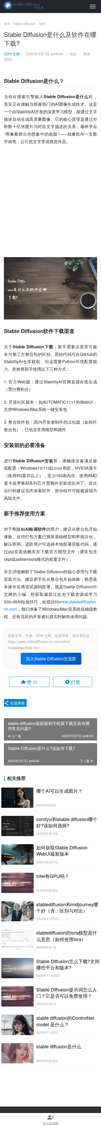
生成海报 (17, 702)
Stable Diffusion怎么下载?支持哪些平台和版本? (67, 964)
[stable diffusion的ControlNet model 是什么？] (17, 1025)
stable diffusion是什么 (58, 1046)
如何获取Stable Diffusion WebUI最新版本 (62, 850)
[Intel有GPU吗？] (17, 883)
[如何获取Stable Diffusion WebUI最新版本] (17, 854)
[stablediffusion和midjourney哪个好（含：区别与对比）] (17, 911)
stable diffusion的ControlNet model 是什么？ (65, 1021)
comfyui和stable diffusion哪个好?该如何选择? (66, 822)
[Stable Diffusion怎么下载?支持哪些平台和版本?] (17, 968)
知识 (73, 53)
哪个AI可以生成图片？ (59, 791)
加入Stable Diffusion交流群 (51, 659)
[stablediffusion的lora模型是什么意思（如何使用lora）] (17, 939)
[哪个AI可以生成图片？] (17, 798)
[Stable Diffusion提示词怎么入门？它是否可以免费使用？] (17, 996)
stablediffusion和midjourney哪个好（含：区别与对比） (67, 907)
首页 (7, 23)
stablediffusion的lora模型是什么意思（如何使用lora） (66, 935)
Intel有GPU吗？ (52, 876)
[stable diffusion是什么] (17, 1053)
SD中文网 (12, 53)
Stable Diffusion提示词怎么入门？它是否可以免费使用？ (66, 992)
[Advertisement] (50, 201)
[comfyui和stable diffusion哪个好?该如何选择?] (17, 826)
